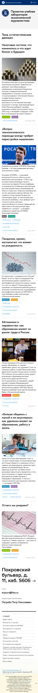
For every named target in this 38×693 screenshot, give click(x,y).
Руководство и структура (10, 622)
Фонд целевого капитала (10, 641)
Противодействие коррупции (12, 644)
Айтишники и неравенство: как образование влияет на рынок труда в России (16, 327)
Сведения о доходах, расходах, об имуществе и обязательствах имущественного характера (17, 648)
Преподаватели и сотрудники (12, 629)
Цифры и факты (7, 619)
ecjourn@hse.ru (10, 592)
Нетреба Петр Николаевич (16, 602)
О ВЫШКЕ (6, 616)
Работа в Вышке (7, 661)
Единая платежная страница (11, 658)
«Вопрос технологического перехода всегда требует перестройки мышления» (18, 134)
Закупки (5, 635)
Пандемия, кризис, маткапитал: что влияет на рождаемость (17, 242)
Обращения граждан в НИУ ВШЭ (12, 638)
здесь (29, 681)
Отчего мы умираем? (15, 505)
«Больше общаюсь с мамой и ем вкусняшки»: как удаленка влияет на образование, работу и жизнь (17, 421)
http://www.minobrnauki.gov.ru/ (12, 670)
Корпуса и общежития (9, 632)
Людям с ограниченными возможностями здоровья (18, 655)
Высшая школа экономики (13, 2)
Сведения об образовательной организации (16, 652)
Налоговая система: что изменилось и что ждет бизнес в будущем (17, 48)
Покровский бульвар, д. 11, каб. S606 (16, 575)
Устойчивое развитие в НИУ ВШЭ (13, 625)
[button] (14, 614)
